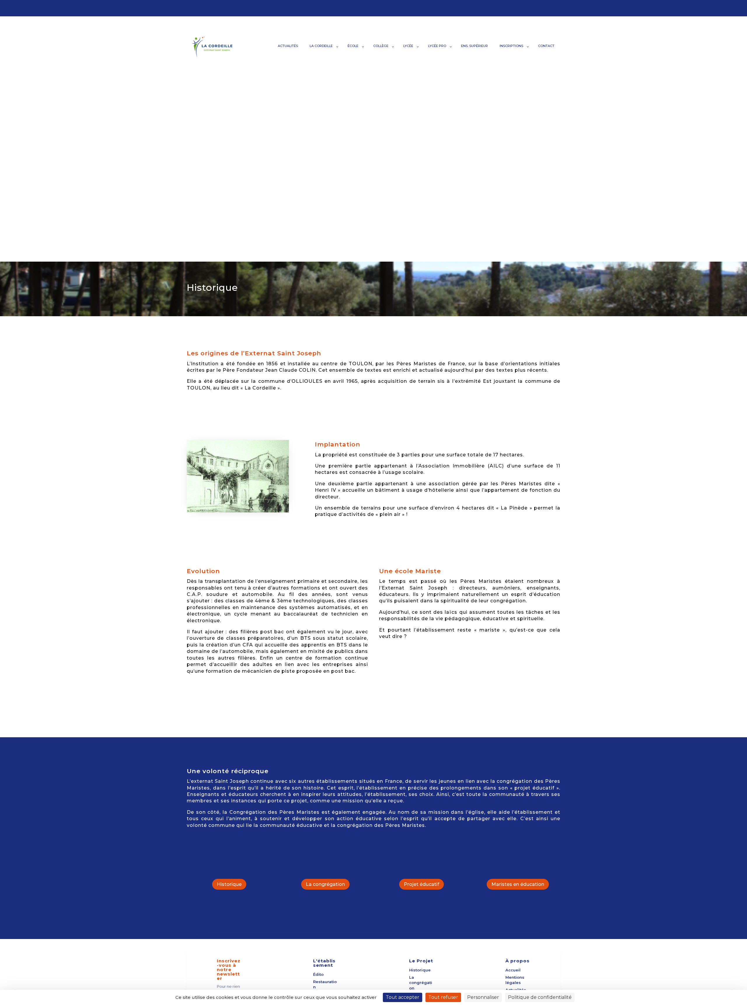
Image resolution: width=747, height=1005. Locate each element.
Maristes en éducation (517, 884)
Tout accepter (402, 997)
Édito (318, 974)
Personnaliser (483, 997)
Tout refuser (443, 997)
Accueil (513, 970)
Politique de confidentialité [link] (540, 997)
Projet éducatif (421, 884)
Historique (229, 884)
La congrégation (325, 884)
